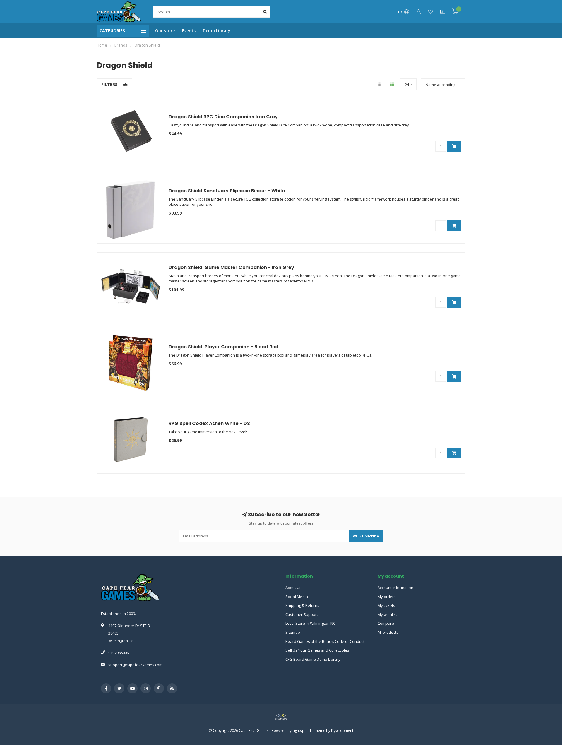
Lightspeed (301, 730)
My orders (387, 596)
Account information (395, 587)
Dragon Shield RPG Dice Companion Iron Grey (223, 116)
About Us (293, 587)
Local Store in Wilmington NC (310, 623)
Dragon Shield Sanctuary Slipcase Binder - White (227, 190)
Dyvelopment (342, 730)
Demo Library (216, 30)
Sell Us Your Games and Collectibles (317, 650)
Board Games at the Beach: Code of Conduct (324, 641)
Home (102, 45)
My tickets (386, 605)
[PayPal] (281, 717)
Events (189, 30)
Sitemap (292, 632)
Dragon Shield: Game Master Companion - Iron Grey (231, 267)
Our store (165, 30)
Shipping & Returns (302, 605)
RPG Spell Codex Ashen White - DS (209, 423)
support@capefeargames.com (135, 664)
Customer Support (301, 614)
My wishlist (387, 614)
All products (388, 632)
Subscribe (369, 536)
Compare (386, 623)
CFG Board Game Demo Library (312, 659)
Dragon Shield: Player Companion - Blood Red (223, 346)
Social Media (296, 596)
